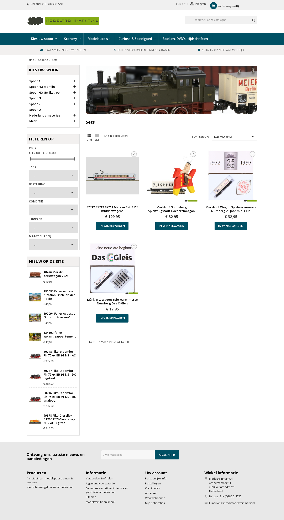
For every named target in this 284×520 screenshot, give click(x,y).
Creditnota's (153, 488)
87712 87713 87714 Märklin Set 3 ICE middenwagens (112, 209)
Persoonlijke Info (156, 478)
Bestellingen (153, 483)
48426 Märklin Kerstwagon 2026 (55, 274)
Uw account (156, 472)
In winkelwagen (112, 226)
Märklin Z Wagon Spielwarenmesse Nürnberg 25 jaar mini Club (231, 209)
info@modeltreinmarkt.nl (239, 503)
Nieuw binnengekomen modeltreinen (50, 487)
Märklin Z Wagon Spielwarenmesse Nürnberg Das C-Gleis (112, 301)
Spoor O (35, 110)
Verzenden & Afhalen (99, 478)
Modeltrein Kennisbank (100, 502)
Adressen (151, 493)
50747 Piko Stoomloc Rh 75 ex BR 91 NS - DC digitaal (59, 374)
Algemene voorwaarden (101, 483)
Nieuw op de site (46, 261)
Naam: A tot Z (234, 136)
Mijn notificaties (155, 503)
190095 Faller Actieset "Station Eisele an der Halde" (59, 295)
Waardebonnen (155, 498)
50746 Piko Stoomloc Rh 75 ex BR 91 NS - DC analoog (59, 396)
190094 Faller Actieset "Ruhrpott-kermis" (59, 315)
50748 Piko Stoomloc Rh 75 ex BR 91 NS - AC (59, 353)
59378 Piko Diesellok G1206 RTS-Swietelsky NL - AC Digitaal (59, 419)
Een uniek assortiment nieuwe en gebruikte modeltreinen (107, 490)
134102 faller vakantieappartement (59, 334)
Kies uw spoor (43, 69)
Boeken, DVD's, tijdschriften (185, 38)
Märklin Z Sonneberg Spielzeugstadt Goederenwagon (171, 209)
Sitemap (91, 497)
